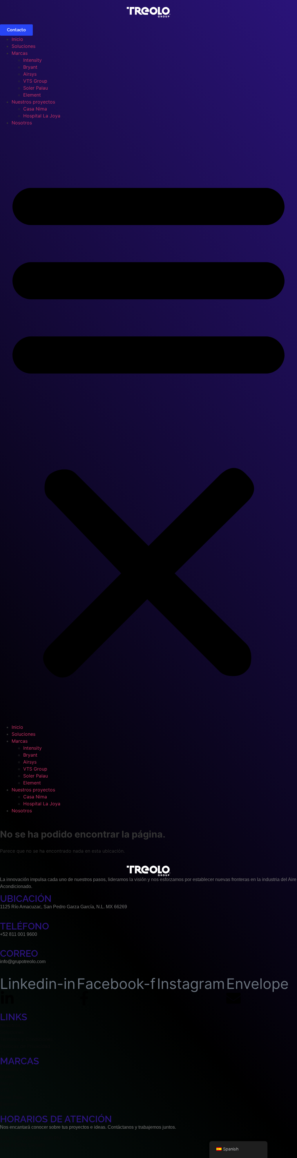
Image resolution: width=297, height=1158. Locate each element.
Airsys (30, 74)
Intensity (32, 60)
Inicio (17, 39)
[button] (148, 425)
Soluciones (23, 46)
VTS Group (35, 81)
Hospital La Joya (41, 116)
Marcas (20, 53)
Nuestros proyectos (33, 102)
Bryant (30, 67)
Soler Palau (35, 88)
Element (32, 95)
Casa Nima (35, 109)
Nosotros (22, 123)
